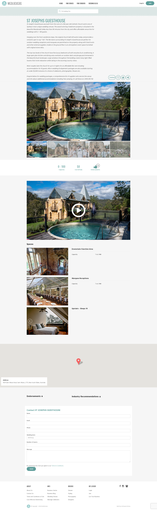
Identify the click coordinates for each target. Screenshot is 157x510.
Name (28, 413)
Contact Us (30, 493)
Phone (28, 428)
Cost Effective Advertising (34, 500)
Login (90, 490)
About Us (29, 490)
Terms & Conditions (57, 466)
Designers (71, 500)
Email (28, 421)
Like (118, 77)
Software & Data (125, 506)
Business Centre (52, 490)
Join (150, 3)
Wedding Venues (52, 497)
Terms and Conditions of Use (35, 497)
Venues (70, 490)
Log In (141, 3)
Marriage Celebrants (53, 500)
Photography (72, 497)
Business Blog (51, 493)
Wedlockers (12, 3)
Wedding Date (31, 435)
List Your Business (94, 497)
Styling (70, 493)
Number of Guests (32, 442)
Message (29, 450)
